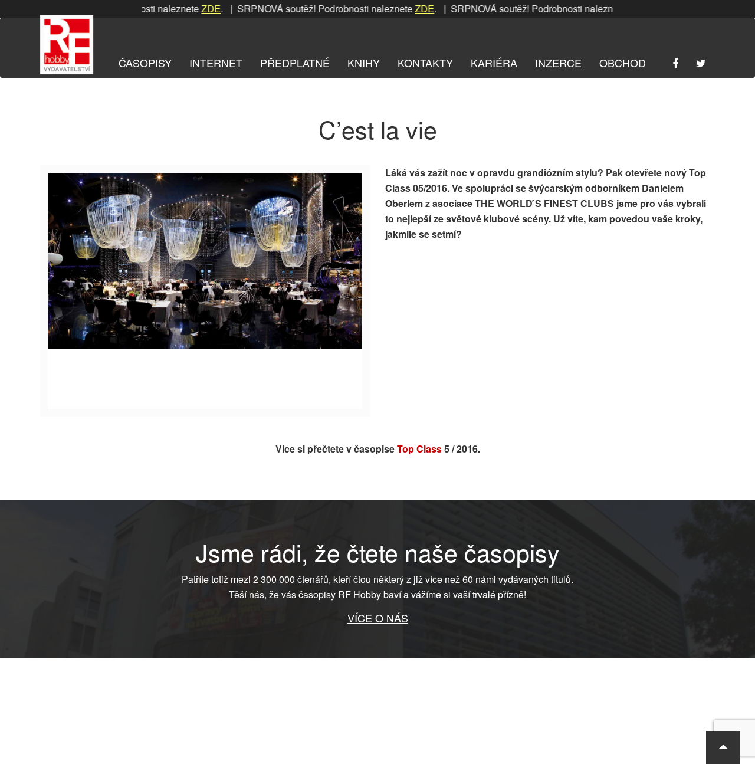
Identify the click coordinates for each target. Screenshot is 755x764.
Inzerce (558, 62)
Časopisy (145, 62)
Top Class (419, 448)
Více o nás (377, 617)
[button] (723, 747)
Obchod (622, 62)
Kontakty (425, 62)
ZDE (195, 8)
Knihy (363, 62)
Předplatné (295, 62)
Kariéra (494, 62)
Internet (215, 62)
